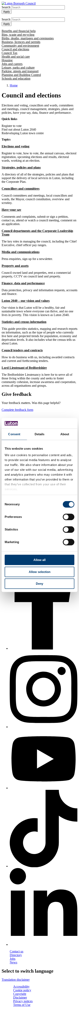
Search (6, 7)
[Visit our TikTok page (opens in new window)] (43, 829)
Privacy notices (23, 1001)
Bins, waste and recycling (18, 34)
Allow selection (39, 572)
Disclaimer (20, 997)
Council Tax (9, 53)
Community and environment (20, 45)
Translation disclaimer (16, 979)
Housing (7, 60)
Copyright (19, 994)
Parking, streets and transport (20, 71)
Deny (39, 583)
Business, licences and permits (21, 42)
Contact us (16, 951)
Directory (16, 955)
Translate (7, 15)
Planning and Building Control (21, 75)
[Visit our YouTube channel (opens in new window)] (43, 759)
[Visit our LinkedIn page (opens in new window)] (43, 907)
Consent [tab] (14, 434)
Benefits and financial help (19, 31)
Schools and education (16, 78)
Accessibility (21, 986)
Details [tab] (40, 434)
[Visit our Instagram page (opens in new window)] (43, 689)
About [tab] (64, 434)
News (13, 962)
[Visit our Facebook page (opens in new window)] (43, 595)
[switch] (68, 517)
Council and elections (15, 49)
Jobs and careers (12, 64)
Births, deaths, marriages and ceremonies (28, 38)
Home (14, 85)
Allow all (39, 560)
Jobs (12, 958)
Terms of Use (21, 1005)
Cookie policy (22, 990)
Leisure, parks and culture (18, 67)
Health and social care (16, 56)
